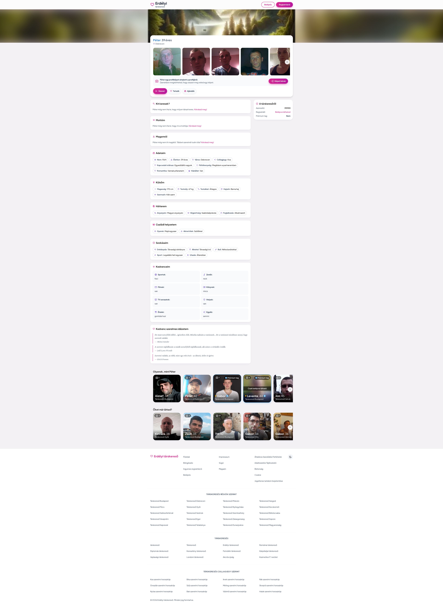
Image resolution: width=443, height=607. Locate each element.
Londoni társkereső (195, 557)
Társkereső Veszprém (159, 519)
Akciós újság (228, 557)
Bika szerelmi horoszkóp (197, 579)
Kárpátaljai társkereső (268, 551)
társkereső (154, 545)
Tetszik (174, 91)
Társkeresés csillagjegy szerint (221, 571)
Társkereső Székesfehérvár (161, 513)
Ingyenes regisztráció (192, 469)
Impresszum (224, 457)
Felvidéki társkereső (232, 551)
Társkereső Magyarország (270, 525)
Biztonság (259, 469)
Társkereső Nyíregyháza (233, 507)
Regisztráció (284, 4)
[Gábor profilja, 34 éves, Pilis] (257, 426)
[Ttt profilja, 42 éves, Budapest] (227, 426)
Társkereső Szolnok (195, 513)
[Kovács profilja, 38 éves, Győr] (167, 426)
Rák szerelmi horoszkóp (269, 579)
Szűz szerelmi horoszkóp (197, 585)
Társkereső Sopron (267, 519)
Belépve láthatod (282, 112)
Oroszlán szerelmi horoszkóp (162, 585)
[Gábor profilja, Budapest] (227, 388)
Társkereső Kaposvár (159, 525)
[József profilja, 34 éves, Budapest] (167, 388)
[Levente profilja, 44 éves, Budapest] (257, 388)
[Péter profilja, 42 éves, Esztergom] (197, 388)
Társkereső (191, 545)
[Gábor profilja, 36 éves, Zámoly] (287, 426)
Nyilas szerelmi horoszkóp (161, 591)
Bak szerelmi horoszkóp (197, 591)
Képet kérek (278, 81)
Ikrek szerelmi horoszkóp (233, 579)
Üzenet (160, 91)
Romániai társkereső (268, 545)
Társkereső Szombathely (233, 513)
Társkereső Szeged (267, 501)
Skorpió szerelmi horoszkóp (271, 585)
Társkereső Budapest (159, 501)
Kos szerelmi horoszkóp (160, 579)
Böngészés (188, 463)
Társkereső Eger (193, 519)
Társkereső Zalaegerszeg (234, 519)
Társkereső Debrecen (196, 501)
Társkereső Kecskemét (269, 507)
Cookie (258, 475)
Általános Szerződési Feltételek (268, 457)
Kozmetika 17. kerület (268, 557)
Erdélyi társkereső (231, 545)
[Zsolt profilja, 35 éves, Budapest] (197, 426)
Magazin (222, 469)
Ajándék (189, 91)
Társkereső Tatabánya (196, 525)
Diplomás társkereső (159, 551)
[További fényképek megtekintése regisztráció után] (167, 61)
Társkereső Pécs (157, 507)
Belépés (268, 4)
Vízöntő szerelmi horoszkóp (234, 591)
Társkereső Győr (194, 507)
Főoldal (186, 457)
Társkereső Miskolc (231, 501)
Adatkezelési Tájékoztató (265, 463)
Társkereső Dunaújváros (233, 525)
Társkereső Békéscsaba (269, 513)
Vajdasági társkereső (159, 557)
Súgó (221, 463)
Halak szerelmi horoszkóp (270, 591)
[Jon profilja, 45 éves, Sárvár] (287, 388)
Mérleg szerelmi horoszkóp (234, 585)
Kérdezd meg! (200, 109)
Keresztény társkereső (196, 551)
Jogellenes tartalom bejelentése (269, 481)
